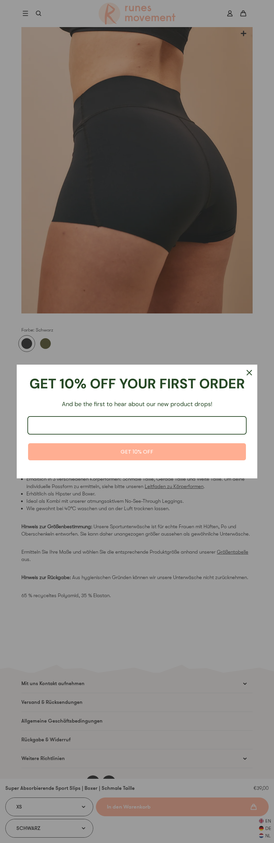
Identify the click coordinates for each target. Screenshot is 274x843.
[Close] (249, 373)
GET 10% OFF (137, 452)
